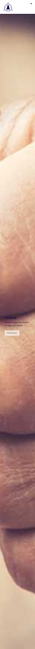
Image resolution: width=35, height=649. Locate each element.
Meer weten (12, 333)
